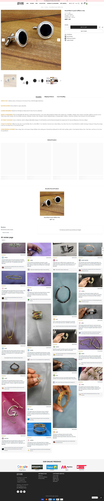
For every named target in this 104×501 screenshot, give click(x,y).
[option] (31, 40)
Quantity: (66, 24)
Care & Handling (61, 96)
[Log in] (82, 3)
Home (42, 7)
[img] (67, 13)
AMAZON (37, 470)
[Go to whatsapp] (101, 497)
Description (38, 96)
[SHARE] (102, 27)
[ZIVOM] (22, 467)
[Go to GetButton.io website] (101, 499)
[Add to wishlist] (99, 27)
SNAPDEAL (81, 469)
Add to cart (84, 27)
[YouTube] (24, 492)
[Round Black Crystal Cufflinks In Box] (52, 204)
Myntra (66, 470)
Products (46, 7)
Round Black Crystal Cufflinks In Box (52, 217)
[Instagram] (21, 492)
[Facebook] (18, 492)
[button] (3, 39)
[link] (13, 177)
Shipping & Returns (49, 96)
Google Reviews (22, 470)
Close (86, 0)
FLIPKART (52, 470)
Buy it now (84, 31)
